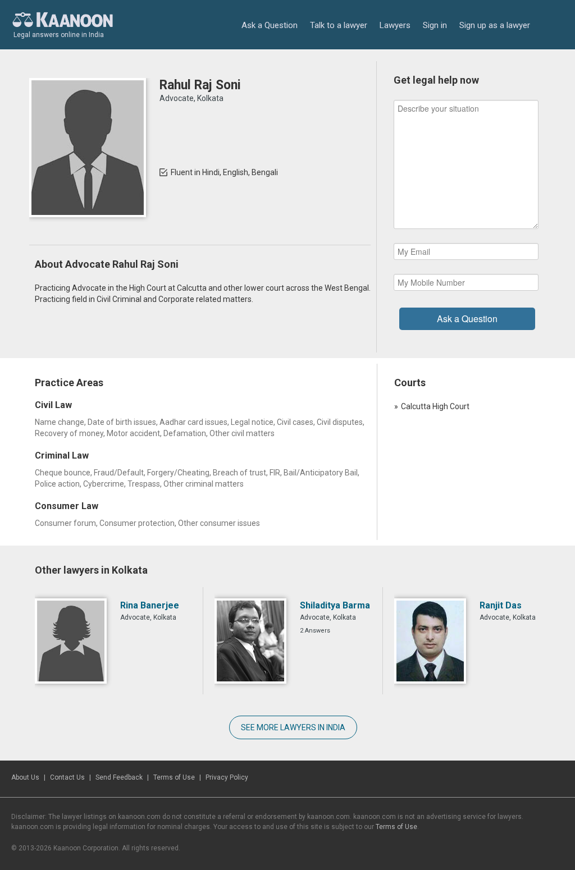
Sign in (435, 25)
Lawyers (395, 25)
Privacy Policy (227, 777)
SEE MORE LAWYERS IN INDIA (293, 727)
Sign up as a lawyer (494, 25)
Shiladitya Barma (335, 605)
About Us (25, 777)
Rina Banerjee (149, 605)
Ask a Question (269, 25)
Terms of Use (174, 777)
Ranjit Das (501, 605)
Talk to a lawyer (338, 25)
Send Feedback (119, 777)
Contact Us (67, 777)
